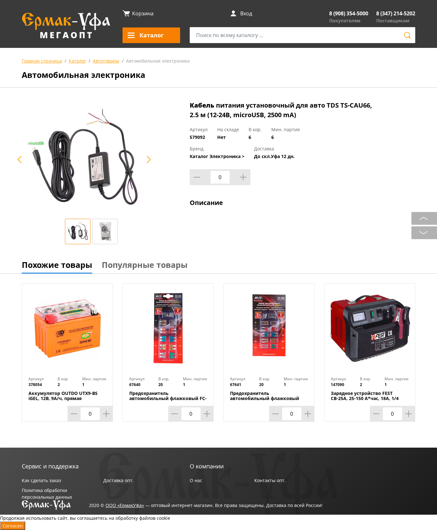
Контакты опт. (270, 480)
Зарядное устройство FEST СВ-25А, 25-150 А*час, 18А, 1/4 (365, 396)
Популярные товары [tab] (144, 264)
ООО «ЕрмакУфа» (125, 505)
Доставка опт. (118, 480)
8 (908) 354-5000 (348, 13)
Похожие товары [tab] (57, 264)
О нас (196, 480)
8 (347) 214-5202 (395, 13)
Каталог (77, 61)
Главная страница (42, 61)
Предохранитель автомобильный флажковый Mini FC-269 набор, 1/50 (264, 398)
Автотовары (106, 61)
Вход (246, 13)
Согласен (13, 526)
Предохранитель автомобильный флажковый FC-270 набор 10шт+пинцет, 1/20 (168, 398)
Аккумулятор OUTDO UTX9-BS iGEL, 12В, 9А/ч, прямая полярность (63, 398)
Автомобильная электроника (158, 61)
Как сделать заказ (41, 480)
